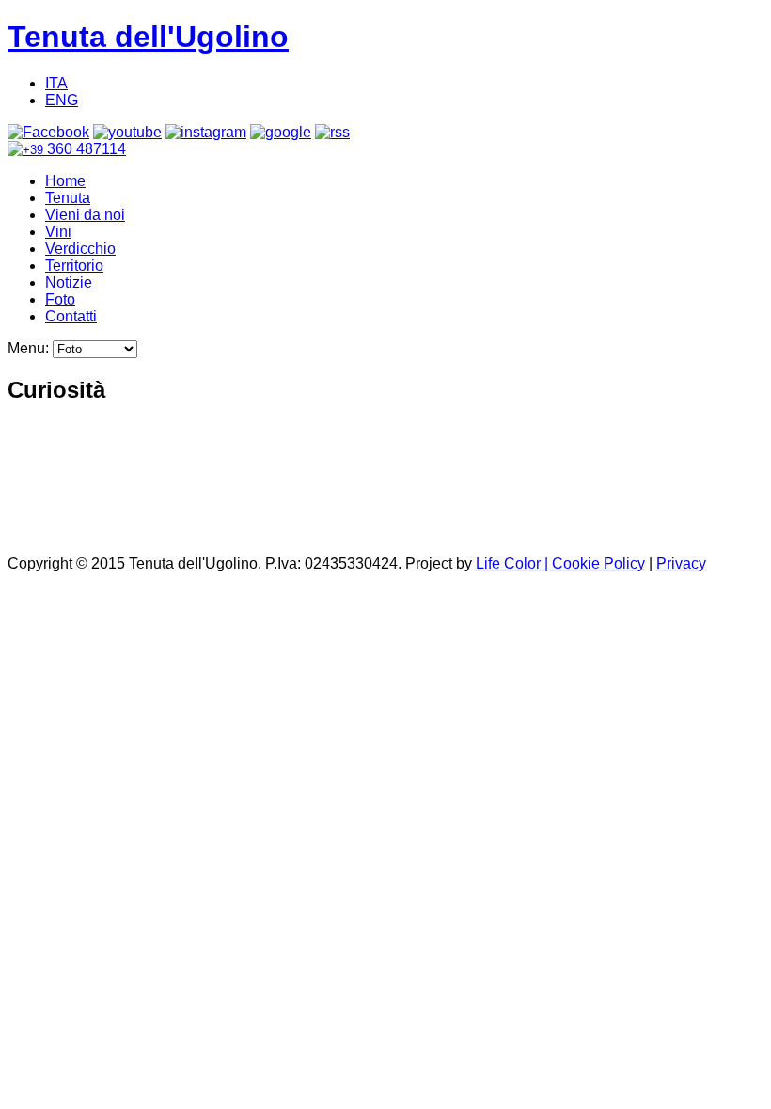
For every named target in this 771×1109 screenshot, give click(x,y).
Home (65, 181)
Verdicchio (80, 249)
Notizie (68, 282)
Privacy (681, 563)
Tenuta (67, 198)
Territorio (74, 265)
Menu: (30, 348)
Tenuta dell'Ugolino (148, 37)
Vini (58, 232)
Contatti (71, 316)
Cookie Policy (598, 563)
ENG (61, 100)
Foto (60, 299)
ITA (56, 83)
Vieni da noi (85, 215)
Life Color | (514, 563)
